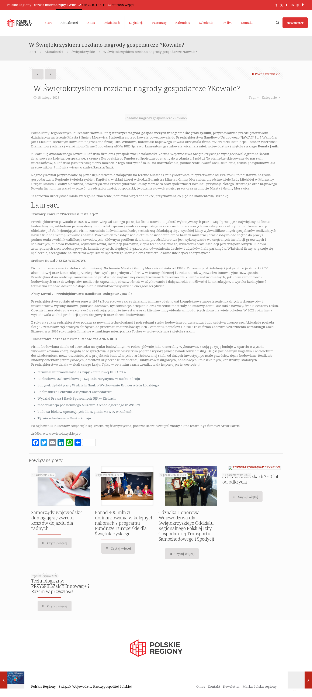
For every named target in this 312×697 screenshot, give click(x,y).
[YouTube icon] (286, 5)
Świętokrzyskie (83, 51)
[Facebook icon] (276, 5)
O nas (200, 686)
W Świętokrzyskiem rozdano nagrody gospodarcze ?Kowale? (150, 51)
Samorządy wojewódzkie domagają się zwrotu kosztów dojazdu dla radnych (57, 520)
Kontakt (214, 686)
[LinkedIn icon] (292, 5)
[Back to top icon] (294, 690)
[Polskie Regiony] (19, 22)
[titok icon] (302, 5)
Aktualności (54, 51)
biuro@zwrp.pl (122, 5)
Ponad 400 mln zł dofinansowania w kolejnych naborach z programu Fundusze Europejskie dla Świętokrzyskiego (124, 523)
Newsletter (295, 23)
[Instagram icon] (297, 5)
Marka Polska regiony (260, 686)
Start (32, 51)
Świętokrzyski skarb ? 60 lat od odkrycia (250, 479)
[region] (55, 664)
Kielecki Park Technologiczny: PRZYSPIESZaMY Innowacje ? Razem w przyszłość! (60, 583)
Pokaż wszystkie (267, 74)
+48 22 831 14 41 (94, 5)
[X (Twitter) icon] (281, 5)
